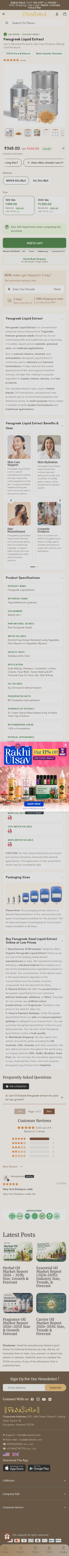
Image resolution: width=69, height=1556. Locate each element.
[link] (34, 776)
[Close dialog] (66, 745)
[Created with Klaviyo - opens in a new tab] (34, 812)
